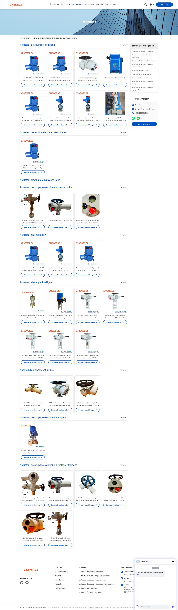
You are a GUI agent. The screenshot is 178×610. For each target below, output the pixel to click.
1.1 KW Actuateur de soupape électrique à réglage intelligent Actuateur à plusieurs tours (33, 540)
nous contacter (110, 4)
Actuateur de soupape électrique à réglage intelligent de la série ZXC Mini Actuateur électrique (60, 500)
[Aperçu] (31, 572)
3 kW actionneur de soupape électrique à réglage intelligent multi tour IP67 (87, 500)
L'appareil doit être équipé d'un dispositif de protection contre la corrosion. (60, 120)
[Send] (172, 606)
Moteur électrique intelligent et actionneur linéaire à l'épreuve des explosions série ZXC (60, 540)
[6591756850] (21, 583)
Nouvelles (58, 584)
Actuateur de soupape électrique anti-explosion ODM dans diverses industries (33, 222)
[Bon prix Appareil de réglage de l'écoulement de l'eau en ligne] (60, 206)
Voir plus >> (124, 45)
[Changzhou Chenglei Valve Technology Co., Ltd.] (16, 4)
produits (79, 4)
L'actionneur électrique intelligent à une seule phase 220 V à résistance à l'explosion (87, 222)
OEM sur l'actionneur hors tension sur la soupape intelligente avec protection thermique (60, 405)
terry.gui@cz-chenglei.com (145, 109)
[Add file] (137, 606)
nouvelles (99, 4)
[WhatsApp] (133, 118)
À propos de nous (68, 4)
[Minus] (173, 561)
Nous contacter (60, 588)
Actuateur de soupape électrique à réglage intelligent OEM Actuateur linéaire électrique (33, 500)
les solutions (89, 4)
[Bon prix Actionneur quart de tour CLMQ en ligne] (115, 63)
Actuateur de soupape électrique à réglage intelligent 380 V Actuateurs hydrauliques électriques (115, 500)
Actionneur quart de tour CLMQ (115, 78)
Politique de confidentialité (28, 607)
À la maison (54, 4)
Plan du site (42, 607)
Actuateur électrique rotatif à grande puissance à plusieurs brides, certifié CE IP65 (33, 453)
